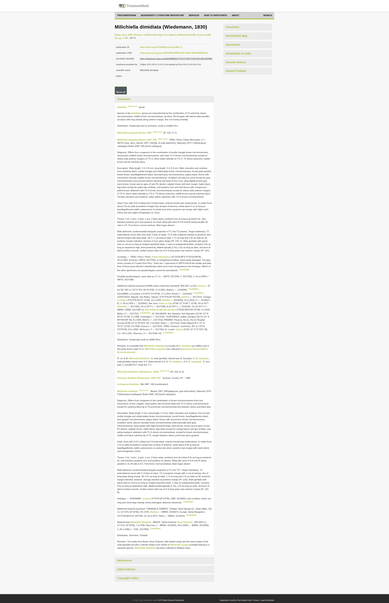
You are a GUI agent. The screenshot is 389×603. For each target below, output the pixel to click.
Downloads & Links (238, 53)
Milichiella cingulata (154, 346)
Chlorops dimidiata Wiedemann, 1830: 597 (139, 378)
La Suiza (122, 300)
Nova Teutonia (185, 522)
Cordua (146, 498)
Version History (236, 62)
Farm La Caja (166, 303)
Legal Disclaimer (267, 600)
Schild (184, 297)
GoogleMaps (184, 269)
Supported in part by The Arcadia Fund (235, 600)
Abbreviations (126, 569)
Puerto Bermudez (161, 257)
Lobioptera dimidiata (128, 384)
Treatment (123, 99)
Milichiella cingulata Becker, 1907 (134, 133)
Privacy (256, 600)
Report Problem (236, 70)
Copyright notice (128, 578)
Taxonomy (232, 27)
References (124, 560)
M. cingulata (202, 358)
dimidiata (122, 107)
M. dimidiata (185, 346)
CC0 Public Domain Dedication (171, 600)
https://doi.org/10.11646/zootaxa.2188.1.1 (161, 47)
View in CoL (133, 106)
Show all (120, 92)
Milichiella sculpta (179, 544)
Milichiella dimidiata (139, 358)
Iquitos (180, 329)
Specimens (233, 44)
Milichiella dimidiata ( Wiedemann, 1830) (138, 372)
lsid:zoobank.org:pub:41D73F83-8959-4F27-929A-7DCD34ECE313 (174, 53)
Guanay (202, 286)
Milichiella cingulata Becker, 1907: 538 (137, 139)
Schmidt (121, 306)
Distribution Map (236, 35)
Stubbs (154, 512)
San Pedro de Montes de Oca (160, 309)
